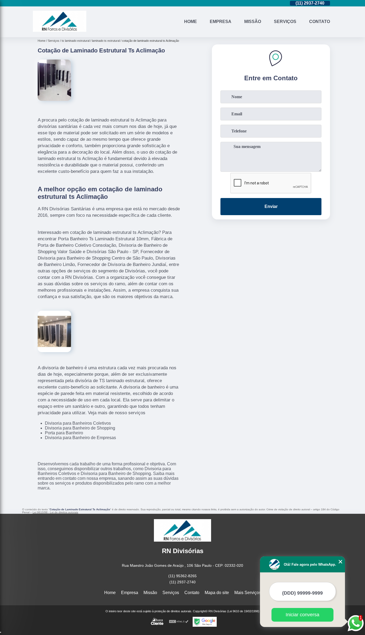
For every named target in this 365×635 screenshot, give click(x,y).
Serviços (285, 21)
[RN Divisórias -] (59, 30)
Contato (319, 21)
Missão (252, 21)
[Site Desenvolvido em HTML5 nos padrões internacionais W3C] (179, 622)
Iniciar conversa (302, 614)
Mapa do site (217, 592)
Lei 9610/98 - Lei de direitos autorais (55, 512)
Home (190, 21)
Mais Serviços (247, 592)
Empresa (220, 21)
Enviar (271, 206)
